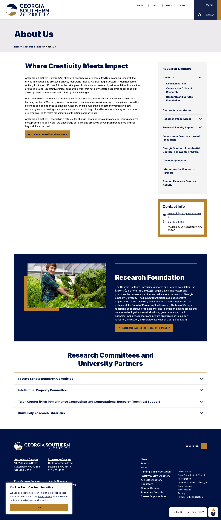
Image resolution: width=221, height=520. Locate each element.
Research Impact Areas (177, 118)
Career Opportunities (153, 496)
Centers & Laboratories (177, 110)
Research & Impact (33, 46)
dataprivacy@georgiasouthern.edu (29, 500)
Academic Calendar (152, 492)
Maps (144, 467)
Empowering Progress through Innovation (181, 138)
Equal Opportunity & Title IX (191, 475)
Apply (141, 5)
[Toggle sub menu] (200, 77)
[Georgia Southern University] (27, 9)
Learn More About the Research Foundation (146, 328)
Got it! (39, 507)
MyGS (183, 5)
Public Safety (184, 471)
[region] (39, 498)
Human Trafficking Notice (190, 497)
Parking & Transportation (156, 471)
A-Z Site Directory (151, 479)
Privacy (181, 493)
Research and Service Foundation (179, 98)
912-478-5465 (175, 221)
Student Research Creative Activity (179, 183)
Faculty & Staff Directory (155, 475)
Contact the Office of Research (179, 90)
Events (145, 463)
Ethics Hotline (184, 489)
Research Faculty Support (179, 127)
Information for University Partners (179, 171)
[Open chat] (213, 512)
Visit (155, 5)
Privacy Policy (45, 496)
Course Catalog (150, 488)
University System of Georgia (192, 482)
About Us (168, 77)
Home (17, 46)
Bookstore (147, 483)
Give (169, 5)
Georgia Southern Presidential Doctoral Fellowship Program (181, 150)
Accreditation (184, 478)
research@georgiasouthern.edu (184, 215)
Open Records (185, 486)
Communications (176, 83)
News (144, 459)
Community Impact (174, 160)
